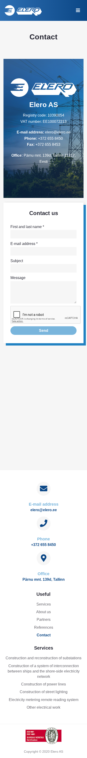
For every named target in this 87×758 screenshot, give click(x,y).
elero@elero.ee (58, 132)
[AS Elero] (44, 735)
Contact (44, 635)
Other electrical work (43, 707)
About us (43, 612)
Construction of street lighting (44, 692)
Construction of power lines (43, 684)
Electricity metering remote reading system (43, 700)
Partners (44, 620)
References (43, 627)
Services (43, 604)
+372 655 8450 (50, 138)
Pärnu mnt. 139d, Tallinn (44, 579)
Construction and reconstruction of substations (43, 658)
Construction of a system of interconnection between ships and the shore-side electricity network (44, 671)
